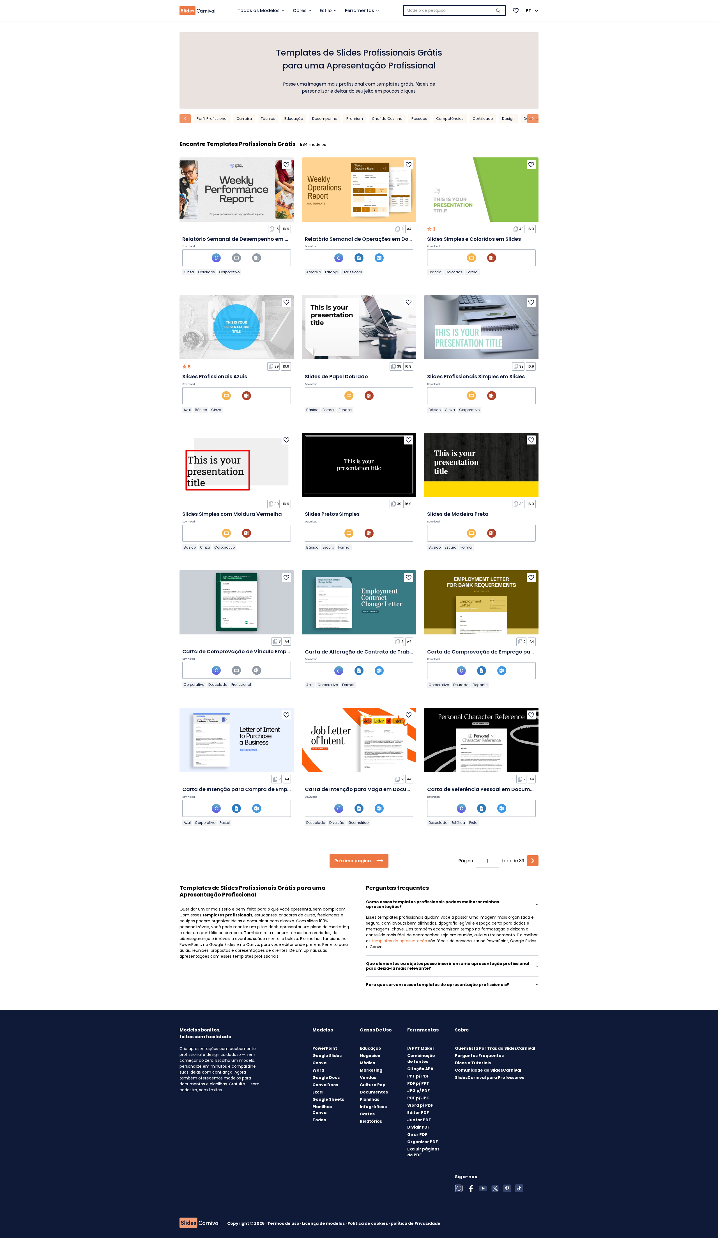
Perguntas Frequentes (479, 1055)
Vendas (368, 1077)
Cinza (189, 272)
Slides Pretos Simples (332, 513)
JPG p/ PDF (418, 1090)
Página (465, 861)
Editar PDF (418, 1112)
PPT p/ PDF (418, 1076)
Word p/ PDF (420, 1105)
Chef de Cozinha (387, 118)
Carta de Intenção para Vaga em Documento (364, 789)
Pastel (225, 822)
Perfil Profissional (212, 118)
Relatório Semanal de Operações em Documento (368, 238)
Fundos (345, 409)
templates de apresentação (399, 941)
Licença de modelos (324, 1223)
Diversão (336, 822)
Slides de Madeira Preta (458, 513)
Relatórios (371, 1121)
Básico (201, 409)
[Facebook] (471, 1188)
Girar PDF (417, 1134)
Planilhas (369, 1099)
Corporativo (229, 272)
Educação (293, 118)
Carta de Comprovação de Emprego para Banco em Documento (511, 651)
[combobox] (454, 10)
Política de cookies (368, 1223)
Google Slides (327, 1055)
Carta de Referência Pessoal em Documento (484, 789)
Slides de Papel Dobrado (336, 376)
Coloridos (206, 272)
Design (508, 118)
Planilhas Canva (322, 1109)
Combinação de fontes (421, 1058)
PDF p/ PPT (418, 1083)
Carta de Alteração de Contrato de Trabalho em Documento (384, 651)
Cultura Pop (372, 1085)
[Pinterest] (507, 1188)
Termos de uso (283, 1223)
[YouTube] (483, 1188)
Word (318, 1070)
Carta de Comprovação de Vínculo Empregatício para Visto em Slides (273, 651)
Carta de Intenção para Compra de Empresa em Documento (261, 789)
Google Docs (326, 1077)
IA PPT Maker (420, 1048)
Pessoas (419, 118)
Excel (317, 1092)
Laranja (331, 272)
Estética (458, 822)
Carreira (244, 118)
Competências (450, 118)
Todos (319, 1120)
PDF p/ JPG (418, 1098)
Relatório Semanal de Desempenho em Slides (241, 238)
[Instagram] (459, 1188)
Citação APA (420, 1069)
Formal (472, 272)
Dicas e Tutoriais (473, 1063)
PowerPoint (324, 1048)
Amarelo (313, 272)
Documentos (374, 1092)
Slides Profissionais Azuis (214, 376)
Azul (187, 409)
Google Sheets (328, 1099)
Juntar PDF (419, 1120)
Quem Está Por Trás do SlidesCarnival (495, 1048)
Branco (435, 272)
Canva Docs (325, 1085)
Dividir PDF (418, 1127)
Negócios (370, 1055)
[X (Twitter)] (495, 1188)
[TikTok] (519, 1188)
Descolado (217, 684)
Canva (319, 1063)
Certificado (483, 118)
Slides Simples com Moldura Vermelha (232, 513)
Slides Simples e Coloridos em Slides (474, 238)
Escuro (328, 547)
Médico (367, 1063)
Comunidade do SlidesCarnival (488, 1070)
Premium (354, 118)
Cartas (367, 1114)
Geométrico (358, 822)
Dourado (460, 684)
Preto (473, 822)
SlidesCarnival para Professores (489, 1077)
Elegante (480, 684)
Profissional (352, 272)
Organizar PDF (422, 1142)
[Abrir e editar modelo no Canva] (216, 257)
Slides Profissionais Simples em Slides (476, 376)
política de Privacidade (415, 1223)
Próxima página (352, 861)
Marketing (371, 1070)
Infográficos (373, 1106)
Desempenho (324, 118)
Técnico (268, 118)
